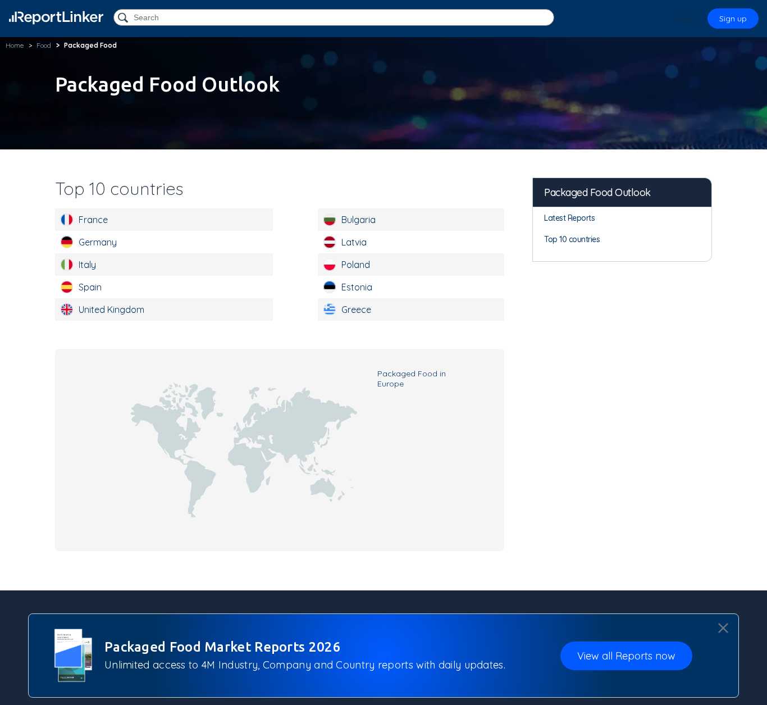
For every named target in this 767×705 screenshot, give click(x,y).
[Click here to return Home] (56, 17)
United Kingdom (111, 309)
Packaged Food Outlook (597, 192)
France (93, 219)
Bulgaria (358, 219)
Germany (98, 242)
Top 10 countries (572, 239)
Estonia (356, 287)
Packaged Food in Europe (411, 379)
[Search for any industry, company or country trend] (124, 18)
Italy (87, 264)
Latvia (354, 242)
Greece (356, 309)
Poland (355, 264)
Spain (90, 287)
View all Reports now (626, 655)
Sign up (733, 18)
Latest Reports (569, 218)
